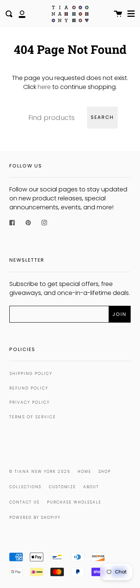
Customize (62, 487)
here (44, 87)
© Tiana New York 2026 (39, 471)
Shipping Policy (30, 373)
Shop (105, 471)
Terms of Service (32, 417)
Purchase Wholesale (74, 502)
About (91, 487)
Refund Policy (28, 388)
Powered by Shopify (34, 517)
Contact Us (24, 502)
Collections (25, 487)
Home (84, 471)
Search (102, 117)
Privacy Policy (29, 402)
